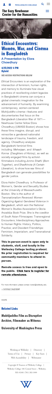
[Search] (42, 4)
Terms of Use (13, 354)
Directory (38, 350)
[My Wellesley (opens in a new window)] (4, 5)
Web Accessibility (18, 358)
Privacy (28, 354)
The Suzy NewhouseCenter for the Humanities (19, 13)
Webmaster (36, 358)
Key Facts (40, 354)
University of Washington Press (21, 328)
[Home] (26, 5)
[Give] (8, 5)
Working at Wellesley (19, 350)
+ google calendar (10, 289)
